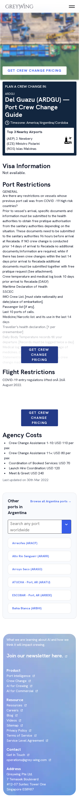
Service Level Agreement (25, 740)
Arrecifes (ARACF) (24, 543)
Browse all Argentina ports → (50, 501)
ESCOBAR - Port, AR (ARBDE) (32, 595)
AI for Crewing (17, 686)
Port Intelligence (19, 676)
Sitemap (13, 725)
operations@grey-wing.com (27, 760)
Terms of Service (19, 735)
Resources (14, 705)
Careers (15, 710)
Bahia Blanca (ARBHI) (27, 608)
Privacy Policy (17, 730)
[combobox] (10, 527)
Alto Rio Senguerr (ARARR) (30, 556)
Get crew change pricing (35, 70)
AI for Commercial (20, 691)
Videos (14, 720)
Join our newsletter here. (37, 655)
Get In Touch (18, 755)
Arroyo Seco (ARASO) (27, 569)
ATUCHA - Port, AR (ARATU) (31, 582)
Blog (12, 715)
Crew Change (17, 681)
